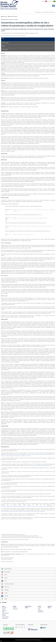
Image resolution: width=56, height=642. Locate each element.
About (3, 606)
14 (5, 391)
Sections (4, 614)
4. (1, 461)
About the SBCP (4, 611)
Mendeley (6, 589)
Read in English (7, 571)
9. (1, 479)
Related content (5, 49)
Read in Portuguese (8, 568)
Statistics (3, 46)
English (43, 1)
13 (54, 375)
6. (1, 467)
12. (2, 490)
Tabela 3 (44, 222)
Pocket (5, 592)
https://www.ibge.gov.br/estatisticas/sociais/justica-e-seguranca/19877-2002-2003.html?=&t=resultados (23, 511)
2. (1, 453)
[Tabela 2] (9, 219)
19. (2, 517)
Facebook (6, 595)
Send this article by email (9, 583)
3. (1, 458)
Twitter (5, 598)
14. (2, 496)
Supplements (40, 611)
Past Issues (40, 610)
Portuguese (51, 1)
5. (1, 464)
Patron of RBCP (5, 617)
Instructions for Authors (28, 607)
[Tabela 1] (9, 210)
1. (1, 449)
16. (2, 503)
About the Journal (4, 608)
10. (2, 482)
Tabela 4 (48, 231)
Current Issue (39, 608)
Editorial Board (5, 613)
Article (3, 38)
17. (2, 508)
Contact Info (4, 618)
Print (5, 580)
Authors (14, 606)
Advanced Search (50, 607)
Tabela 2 (39, 214)
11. (2, 486)
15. (2, 499)
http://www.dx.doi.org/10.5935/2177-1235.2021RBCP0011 (13, 35)
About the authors (5, 42)
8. (1, 475)
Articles (39, 606)
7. (1, 471)
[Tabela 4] (9, 235)
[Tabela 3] (9, 227)
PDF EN (5, 577)
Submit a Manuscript (15, 608)
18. (2, 513)
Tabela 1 (40, 206)
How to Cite (6, 586)
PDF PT (5, 574)
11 (9, 360)
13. (2, 493)
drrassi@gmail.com (5, 555)
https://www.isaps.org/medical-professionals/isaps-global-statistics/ (38, 465)
